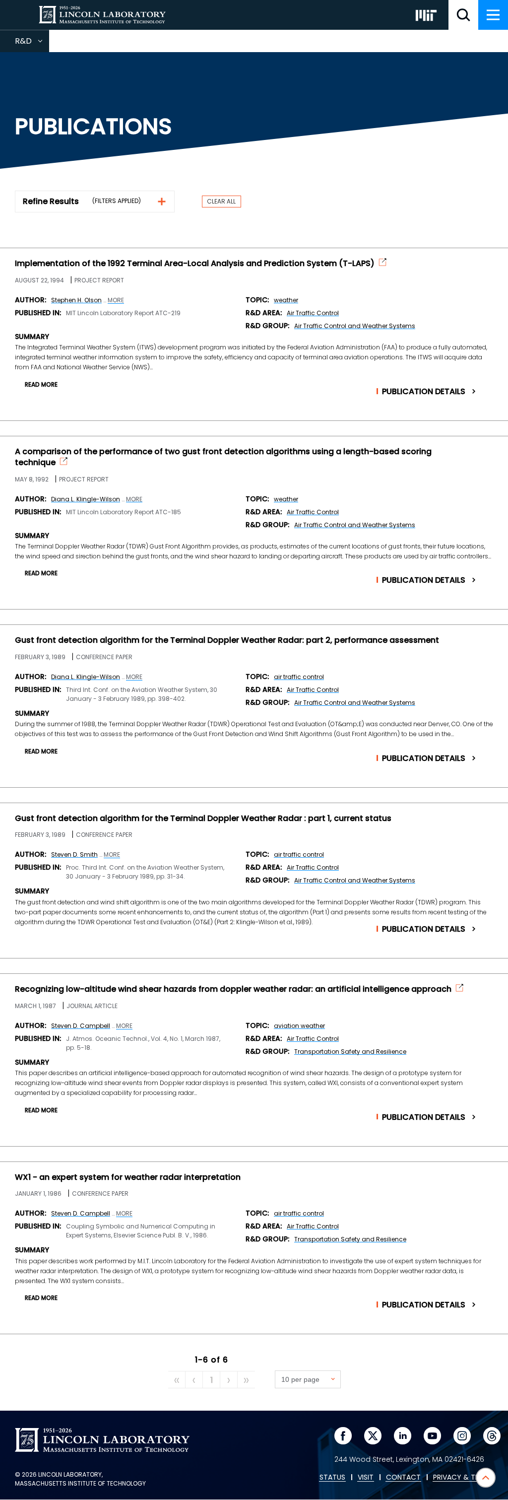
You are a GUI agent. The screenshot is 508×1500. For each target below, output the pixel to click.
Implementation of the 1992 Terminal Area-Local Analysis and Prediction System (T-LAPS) (195, 263)
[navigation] (493, 15)
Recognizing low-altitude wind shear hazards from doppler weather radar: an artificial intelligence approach (233, 989)
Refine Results (51, 201)
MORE (116, 300)
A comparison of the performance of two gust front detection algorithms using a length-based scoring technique (223, 457)
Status (332, 1478)
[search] (463, 15)
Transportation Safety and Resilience (350, 1051)
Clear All (221, 201)
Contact (403, 1478)
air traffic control (299, 677)
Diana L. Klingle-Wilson (85, 499)
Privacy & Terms (463, 1478)
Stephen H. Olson (76, 300)
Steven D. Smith (74, 854)
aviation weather (299, 1026)
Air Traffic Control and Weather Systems (354, 326)
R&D (32, 43)
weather (286, 300)
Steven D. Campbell (80, 1026)
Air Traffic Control (313, 313)
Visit (366, 1478)
